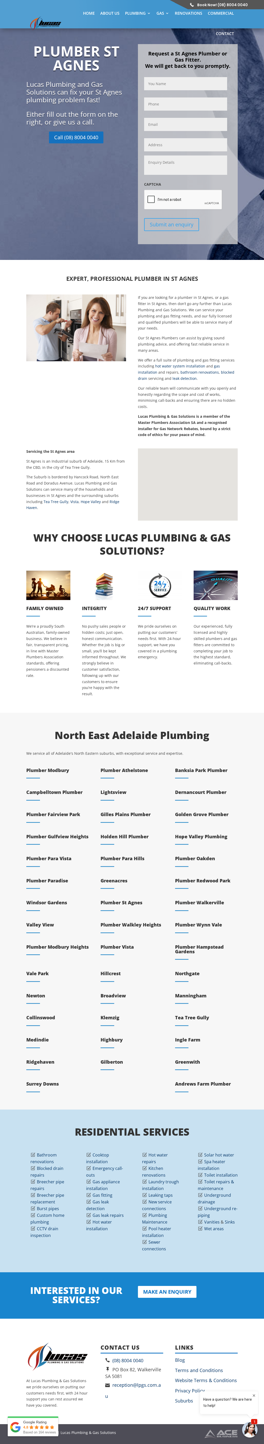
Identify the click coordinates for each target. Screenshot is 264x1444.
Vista (74, 501)
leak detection (184, 378)
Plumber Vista (117, 947)
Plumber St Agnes (121, 902)
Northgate (187, 973)
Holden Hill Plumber (124, 836)
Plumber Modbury (47, 770)
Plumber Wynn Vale (198, 925)
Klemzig (110, 1017)
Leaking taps (160, 1195)
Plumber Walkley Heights (131, 925)
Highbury (112, 1040)
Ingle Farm (187, 1040)
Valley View (40, 925)
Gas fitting (102, 1195)
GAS (160, 13)
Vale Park (37, 973)
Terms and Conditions (199, 1370)
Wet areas (214, 1229)
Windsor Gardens (46, 902)
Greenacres (114, 880)
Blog (180, 1360)
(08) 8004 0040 (127, 1360)
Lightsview (113, 792)
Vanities (212, 1222)
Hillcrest (111, 973)
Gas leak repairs (108, 1215)
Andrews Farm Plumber (203, 1084)
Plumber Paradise (47, 880)
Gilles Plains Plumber (126, 814)
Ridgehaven (40, 1062)
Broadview (113, 995)
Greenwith (187, 1062)
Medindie (37, 1040)
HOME (89, 13)
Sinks (230, 1222)
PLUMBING (135, 13)
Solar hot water (219, 1155)
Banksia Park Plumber (201, 770)
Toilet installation (221, 1175)
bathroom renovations (199, 372)
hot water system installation (180, 366)
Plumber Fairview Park (53, 814)
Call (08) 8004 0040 (76, 137)
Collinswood (40, 1017)
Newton (35, 995)
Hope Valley (91, 501)
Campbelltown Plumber (54, 792)
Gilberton (112, 1062)
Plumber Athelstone (124, 770)
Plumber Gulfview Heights (57, 836)
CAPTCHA (152, 184)
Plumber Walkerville (199, 902)
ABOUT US (109, 13)
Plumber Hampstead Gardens (199, 949)
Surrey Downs (42, 1084)
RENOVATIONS (188, 13)
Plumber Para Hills (122, 858)
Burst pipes (48, 1208)
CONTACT (225, 33)
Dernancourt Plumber (200, 792)
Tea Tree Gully (56, 501)
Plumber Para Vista (48, 858)
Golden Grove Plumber (201, 814)
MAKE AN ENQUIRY (167, 1291)
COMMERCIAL (221, 13)
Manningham (191, 995)
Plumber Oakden (195, 858)
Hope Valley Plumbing (201, 836)
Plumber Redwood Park (202, 880)
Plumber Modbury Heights (57, 947)
